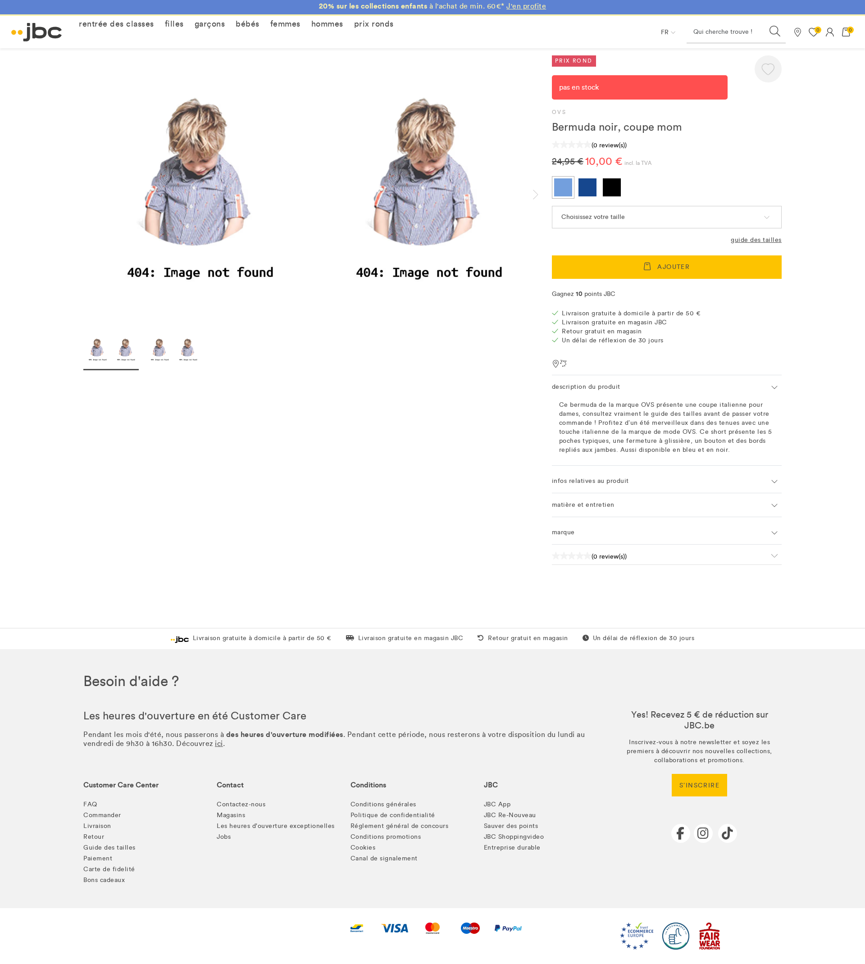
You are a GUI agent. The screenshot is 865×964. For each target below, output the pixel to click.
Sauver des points (511, 826)
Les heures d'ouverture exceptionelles (276, 826)
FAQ (90, 804)
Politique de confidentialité (393, 815)
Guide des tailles (756, 240)
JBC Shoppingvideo (514, 837)
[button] (116, 24)
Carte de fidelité (109, 869)
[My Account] (829, 31)
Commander (102, 815)
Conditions (368, 785)
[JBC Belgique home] (37, 32)
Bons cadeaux (104, 880)
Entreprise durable (512, 847)
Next (543, 194)
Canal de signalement (384, 858)
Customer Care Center (121, 785)
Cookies (363, 847)
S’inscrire (699, 785)
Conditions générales (383, 804)
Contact (230, 785)
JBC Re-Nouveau (510, 815)
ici (219, 743)
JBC (491, 785)
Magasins (231, 815)
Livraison (97, 826)
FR (665, 32)
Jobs (224, 837)
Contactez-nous (241, 804)
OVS (559, 112)
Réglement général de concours (400, 826)
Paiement (97, 858)
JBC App (497, 804)
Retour (93, 837)
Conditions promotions (386, 837)
